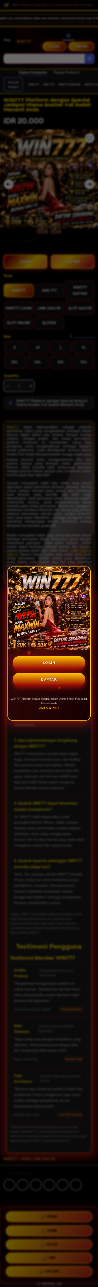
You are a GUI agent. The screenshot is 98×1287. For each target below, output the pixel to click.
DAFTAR (49, 679)
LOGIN (49, 663)
